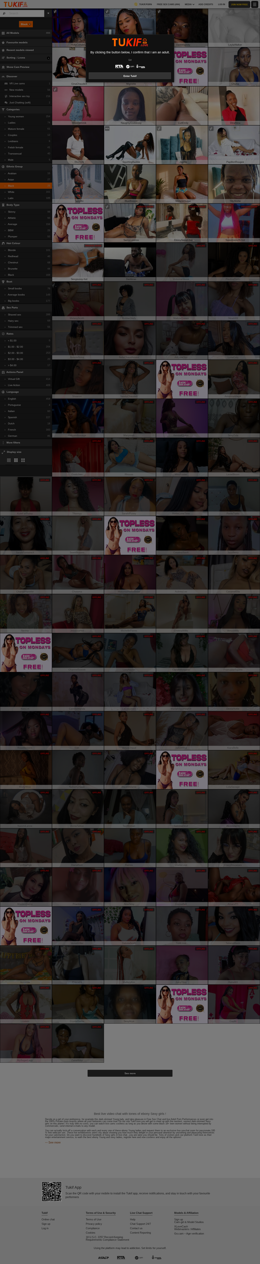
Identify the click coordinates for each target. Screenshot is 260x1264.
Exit (130, 60)
